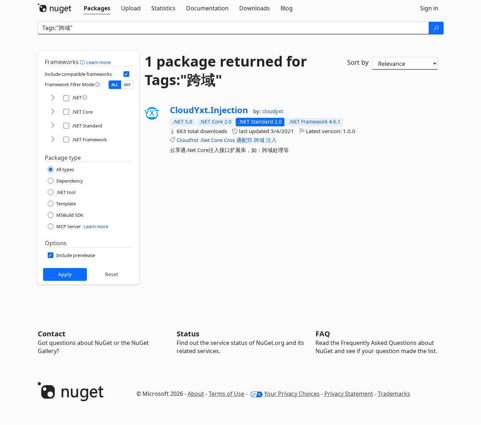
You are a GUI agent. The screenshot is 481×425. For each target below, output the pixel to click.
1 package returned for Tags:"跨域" (226, 70)
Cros (229, 139)
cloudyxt (272, 111)
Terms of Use (226, 394)
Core (217, 139)
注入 (271, 139)
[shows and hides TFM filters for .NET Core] (53, 112)
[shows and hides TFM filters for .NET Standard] (53, 126)
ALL (114, 84)
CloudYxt (187, 139)
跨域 (259, 139)
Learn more (98, 62)
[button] (83, 62)
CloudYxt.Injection (209, 110)
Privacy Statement (348, 394)
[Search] (436, 28)
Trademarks (394, 394)
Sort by (357, 62)
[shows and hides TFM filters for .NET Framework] (53, 140)
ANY (127, 84)
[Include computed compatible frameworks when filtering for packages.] (126, 74)
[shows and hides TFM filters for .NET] (53, 98)
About (196, 394)
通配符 (244, 139)
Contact (52, 334)
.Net (205, 139)
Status (188, 334)
